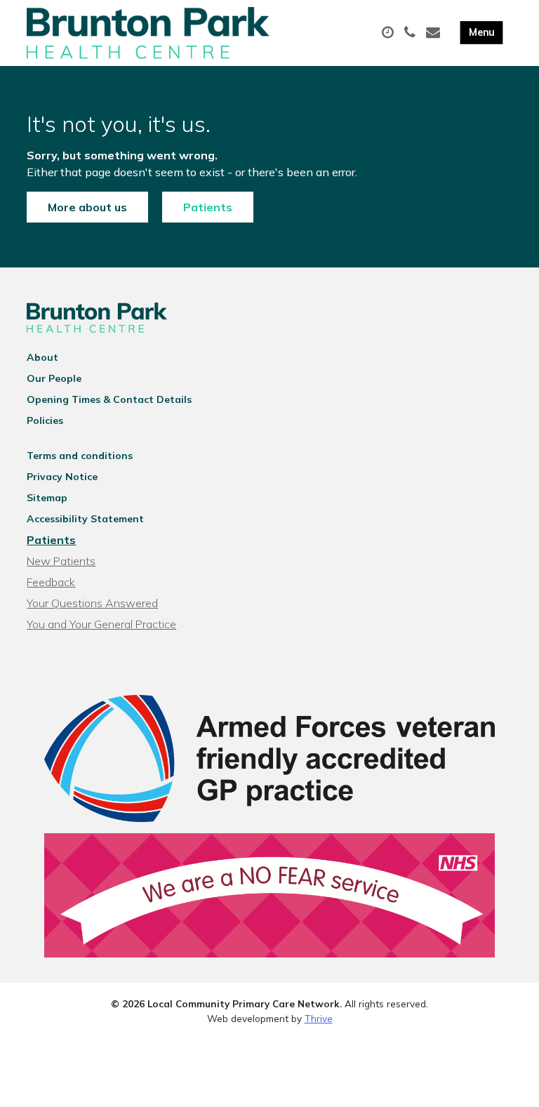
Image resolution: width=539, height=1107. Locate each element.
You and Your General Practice (101, 624)
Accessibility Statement (85, 518)
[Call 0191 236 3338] (411, 33)
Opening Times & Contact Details (109, 399)
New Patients (61, 561)
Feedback (51, 582)
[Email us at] (435, 33)
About (42, 357)
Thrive (319, 1018)
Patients (207, 207)
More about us (87, 207)
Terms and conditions (80, 455)
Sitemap (47, 497)
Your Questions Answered (92, 603)
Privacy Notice (62, 476)
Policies (45, 420)
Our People (54, 378)
